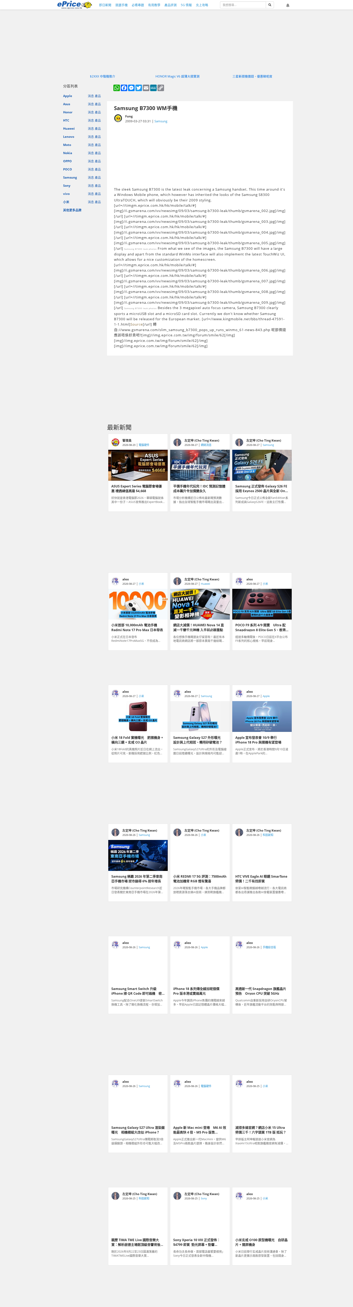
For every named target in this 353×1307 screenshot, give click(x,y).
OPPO (67, 161)
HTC (66, 120)
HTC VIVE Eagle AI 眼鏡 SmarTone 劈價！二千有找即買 (261, 878)
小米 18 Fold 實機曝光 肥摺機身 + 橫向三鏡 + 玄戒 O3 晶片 (137, 739)
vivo (66, 194)
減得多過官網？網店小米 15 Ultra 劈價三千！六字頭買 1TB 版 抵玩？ (260, 1129)
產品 (98, 96)
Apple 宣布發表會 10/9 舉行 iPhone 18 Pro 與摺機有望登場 (258, 739)
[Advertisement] (200, 155)
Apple (67, 96)
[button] (287, 5)
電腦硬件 (144, 445)
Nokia (67, 153)
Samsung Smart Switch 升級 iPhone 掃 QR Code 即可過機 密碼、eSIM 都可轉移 (136, 991)
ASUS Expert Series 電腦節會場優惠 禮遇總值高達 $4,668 (136, 488)
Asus (66, 104)
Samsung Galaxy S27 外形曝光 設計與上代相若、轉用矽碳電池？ (198, 739)
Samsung (70, 177)
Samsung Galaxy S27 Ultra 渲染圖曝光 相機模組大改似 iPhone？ (138, 1129)
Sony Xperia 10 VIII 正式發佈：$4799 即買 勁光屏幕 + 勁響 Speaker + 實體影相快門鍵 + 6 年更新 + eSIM (199, 1242)
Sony (66, 185)
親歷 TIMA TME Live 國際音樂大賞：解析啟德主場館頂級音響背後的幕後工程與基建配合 (137, 1242)
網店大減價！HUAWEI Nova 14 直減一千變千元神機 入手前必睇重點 (198, 627)
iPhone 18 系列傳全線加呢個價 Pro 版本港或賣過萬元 (198, 991)
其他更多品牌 (72, 210)
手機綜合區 (269, 947)
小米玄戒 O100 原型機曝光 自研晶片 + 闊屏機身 (261, 1242)
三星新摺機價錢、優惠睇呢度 (252, 76)
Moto (67, 145)
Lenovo (68, 137)
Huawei (69, 128)
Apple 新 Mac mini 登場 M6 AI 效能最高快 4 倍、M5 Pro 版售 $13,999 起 (199, 1129)
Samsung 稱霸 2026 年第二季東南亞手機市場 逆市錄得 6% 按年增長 (136, 878)
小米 (66, 202)
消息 (91, 96)
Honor (68, 112)
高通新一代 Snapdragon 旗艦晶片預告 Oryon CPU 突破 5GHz (260, 991)
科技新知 (268, 835)
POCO (67, 169)
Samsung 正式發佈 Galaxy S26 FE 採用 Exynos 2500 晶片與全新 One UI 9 (261, 488)
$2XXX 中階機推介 (102, 76)
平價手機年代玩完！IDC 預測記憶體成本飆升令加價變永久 (199, 488)
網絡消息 (206, 445)
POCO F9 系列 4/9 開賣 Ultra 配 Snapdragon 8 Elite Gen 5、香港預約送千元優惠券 (260, 627)
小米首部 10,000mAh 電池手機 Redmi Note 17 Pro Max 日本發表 (137, 627)
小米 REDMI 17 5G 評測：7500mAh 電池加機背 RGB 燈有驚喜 (200, 878)
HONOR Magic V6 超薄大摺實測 (177, 76)
